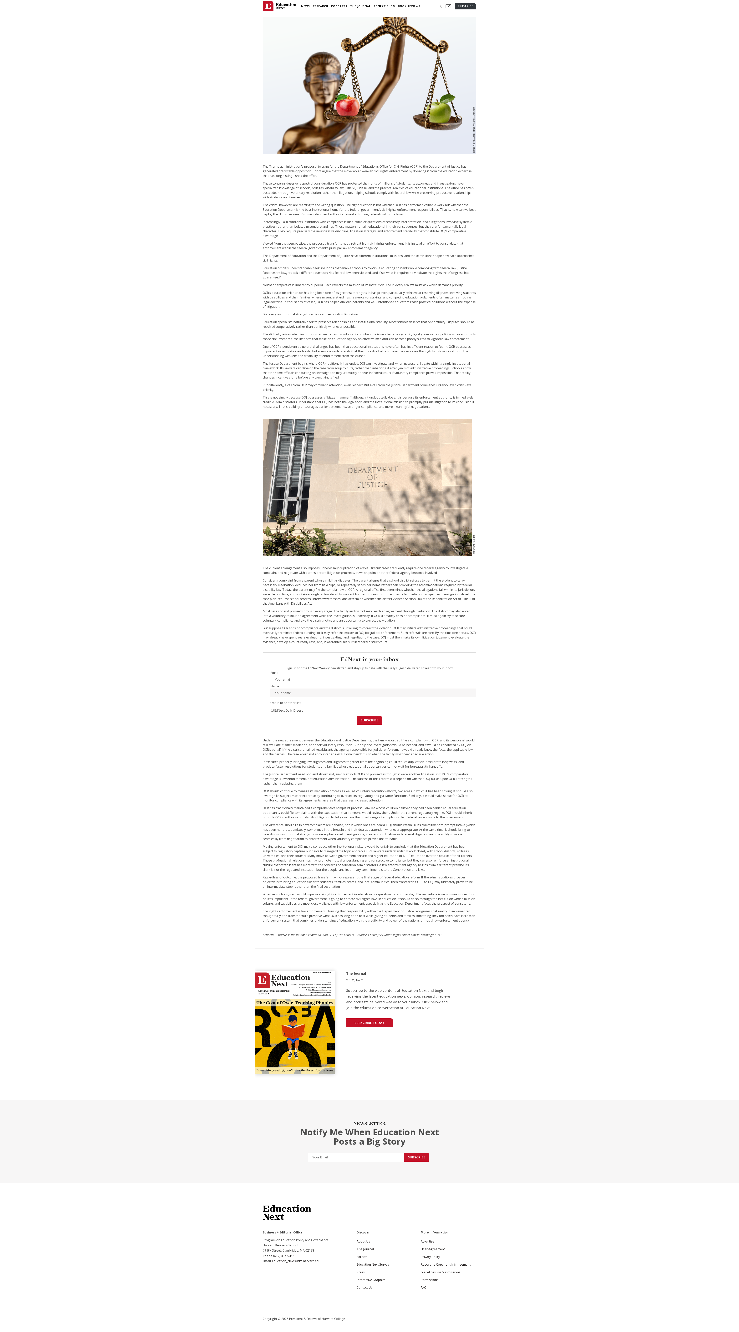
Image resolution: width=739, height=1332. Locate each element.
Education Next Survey (373, 1264)
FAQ (423, 1287)
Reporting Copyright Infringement (446, 1264)
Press (361, 1272)
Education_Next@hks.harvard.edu (295, 1261)
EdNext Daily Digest (288, 710)
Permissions (429, 1280)
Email (274, 673)
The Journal (365, 1249)
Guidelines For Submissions (440, 1272)
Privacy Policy (430, 1257)
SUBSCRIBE (465, 6)
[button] (440, 6)
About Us (363, 1241)
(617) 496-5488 (283, 1256)
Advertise (427, 1241)
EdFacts (362, 1257)
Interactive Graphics (371, 1280)
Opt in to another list (285, 703)
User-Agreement (433, 1249)
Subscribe (369, 720)
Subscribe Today (369, 1023)
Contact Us (364, 1287)
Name (274, 686)
